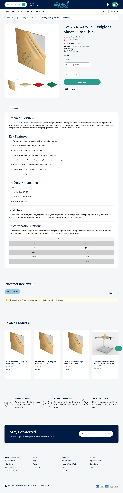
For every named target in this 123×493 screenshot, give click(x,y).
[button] (12, 85)
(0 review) (79, 37)
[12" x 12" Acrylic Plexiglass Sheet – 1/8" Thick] (47, 343)
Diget (48, 485)
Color (66, 60)
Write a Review (12, 292)
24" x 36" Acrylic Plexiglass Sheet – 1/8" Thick (74, 362)
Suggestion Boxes (11, 467)
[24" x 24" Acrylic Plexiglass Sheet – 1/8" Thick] (18, 343)
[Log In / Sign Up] (109, 4)
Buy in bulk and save (71, 51)
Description (14, 108)
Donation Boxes (10, 461)
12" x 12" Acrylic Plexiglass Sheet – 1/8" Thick (45, 362)
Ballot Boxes (9, 464)
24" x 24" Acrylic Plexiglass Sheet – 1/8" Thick (16, 362)
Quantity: (67, 69)
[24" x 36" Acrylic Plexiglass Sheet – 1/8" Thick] (76, 343)
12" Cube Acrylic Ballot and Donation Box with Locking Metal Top (103, 363)
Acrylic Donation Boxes (12, 471)
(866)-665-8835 (34, 6)
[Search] (23, 4)
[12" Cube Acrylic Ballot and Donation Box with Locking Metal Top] (105, 343)
